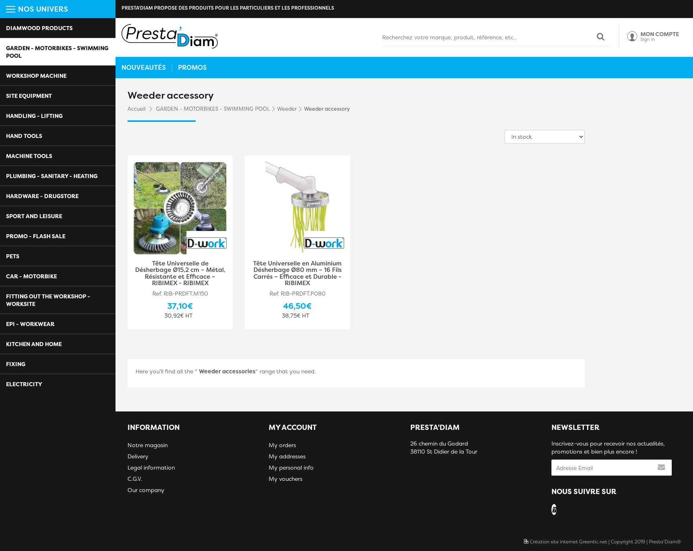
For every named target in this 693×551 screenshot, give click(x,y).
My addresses (287, 456)
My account (293, 427)
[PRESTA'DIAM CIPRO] (170, 36)
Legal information (151, 467)
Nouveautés (144, 67)
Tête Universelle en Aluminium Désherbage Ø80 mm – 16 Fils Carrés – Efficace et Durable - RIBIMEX (297, 273)
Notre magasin (148, 445)
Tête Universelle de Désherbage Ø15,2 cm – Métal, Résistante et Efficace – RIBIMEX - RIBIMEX (180, 273)
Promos (192, 67)
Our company (146, 490)
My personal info (291, 467)
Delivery (138, 456)
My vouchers (285, 478)
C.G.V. (135, 478)
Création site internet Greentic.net (568, 541)
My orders (282, 445)
